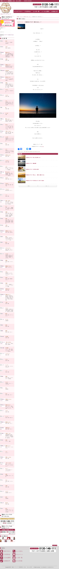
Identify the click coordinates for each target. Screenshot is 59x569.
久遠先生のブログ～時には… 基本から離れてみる (35, 174)
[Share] (19, 149)
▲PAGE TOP (55, 545)
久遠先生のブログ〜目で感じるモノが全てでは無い (35, 180)
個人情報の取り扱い (51, 567)
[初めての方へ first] (18, 11)
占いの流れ (18, 551)
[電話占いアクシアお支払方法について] (7, 531)
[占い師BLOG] (7, 539)
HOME (18, 16)
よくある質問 (6, 557)
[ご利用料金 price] (27, 11)
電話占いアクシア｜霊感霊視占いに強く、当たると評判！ (22, 567)
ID (0, 29)
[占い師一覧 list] (36, 11)
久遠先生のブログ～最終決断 (31, 163)
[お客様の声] (54, 11)
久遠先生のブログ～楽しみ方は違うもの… (33, 157)
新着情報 (31, 151)
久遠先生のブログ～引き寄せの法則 (32, 169)
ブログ (21, 16)
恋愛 (28, 151)
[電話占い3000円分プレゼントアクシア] (7, 23)
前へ (29, 185)
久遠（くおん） (28, 16)
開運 (35, 151)
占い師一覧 (18, 557)
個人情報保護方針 (44, 567)
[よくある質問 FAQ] (45, 11)
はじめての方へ (6, 551)
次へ (46, 185)
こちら (42, 146)
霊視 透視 (38, 151)
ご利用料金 (6, 554)
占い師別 (24, 16)
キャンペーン (18, 554)
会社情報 (18, 561)
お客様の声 (6, 561)
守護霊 (27, 151)
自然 (33, 151)
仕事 (24, 151)
